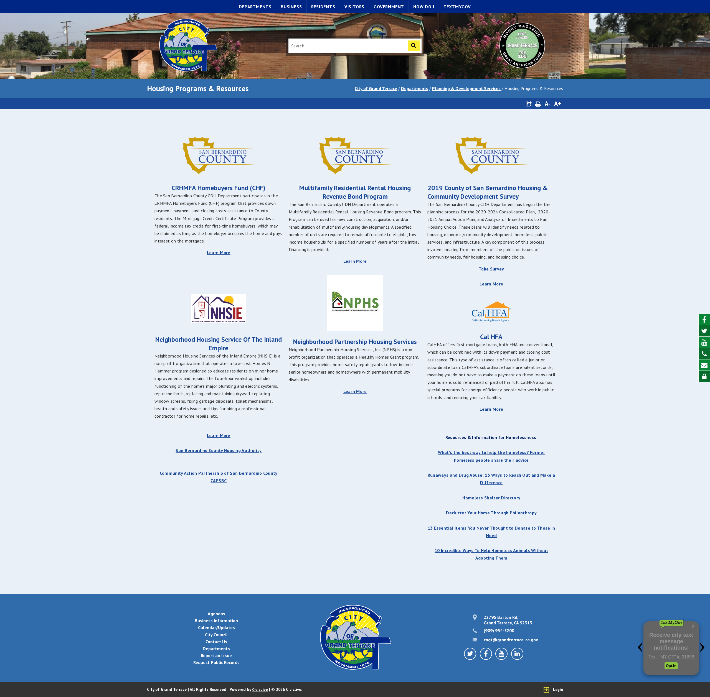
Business (291, 6)
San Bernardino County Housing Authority (219, 450)
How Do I (423, 6)
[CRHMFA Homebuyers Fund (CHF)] (218, 175)
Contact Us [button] (216, 641)
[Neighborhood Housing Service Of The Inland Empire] (218, 321)
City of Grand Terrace (376, 88)
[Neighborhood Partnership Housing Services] (355, 329)
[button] (528, 103)
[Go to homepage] (188, 46)
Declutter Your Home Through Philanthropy (491, 512)
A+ (557, 103)
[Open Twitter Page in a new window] (704, 331)
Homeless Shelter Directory (491, 498)
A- (548, 103)
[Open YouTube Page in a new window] (704, 342)
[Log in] (704, 376)
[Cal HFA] (491, 312)
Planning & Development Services (466, 88)
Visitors (354, 6)
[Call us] (704, 353)
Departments (255, 6)
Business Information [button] (216, 620)
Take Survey (491, 269)
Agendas (216, 613)
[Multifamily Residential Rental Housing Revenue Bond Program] (355, 175)
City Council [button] (216, 634)
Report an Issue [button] (216, 655)
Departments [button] (216, 648)
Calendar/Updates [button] (216, 627)
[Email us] (704, 365)
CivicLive (260, 689)
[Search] (414, 45)
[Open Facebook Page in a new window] (704, 319)
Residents (323, 6)
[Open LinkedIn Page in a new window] (517, 654)
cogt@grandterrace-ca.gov (511, 639)
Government (389, 6)
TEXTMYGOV (457, 6)
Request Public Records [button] (216, 662)
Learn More (218, 252)
